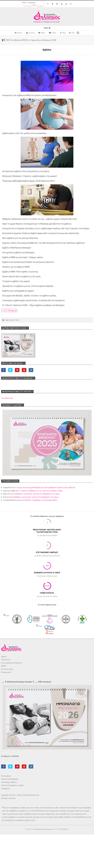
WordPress (64, 829)
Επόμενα (13, 310)
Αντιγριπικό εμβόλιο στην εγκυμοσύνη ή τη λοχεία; (25, 171)
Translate (40, 6)
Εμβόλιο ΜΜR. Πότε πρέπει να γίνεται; (20, 271)
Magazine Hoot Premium (44, 829)
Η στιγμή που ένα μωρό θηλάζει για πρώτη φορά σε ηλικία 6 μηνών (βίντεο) (45, 487)
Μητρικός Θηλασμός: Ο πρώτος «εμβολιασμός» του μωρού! (29, 176)
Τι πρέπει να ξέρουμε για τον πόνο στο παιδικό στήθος (41, 490)
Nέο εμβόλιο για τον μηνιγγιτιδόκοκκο (20, 238)
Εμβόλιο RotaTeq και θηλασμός (16, 247)
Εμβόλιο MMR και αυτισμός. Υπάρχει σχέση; (22, 257)
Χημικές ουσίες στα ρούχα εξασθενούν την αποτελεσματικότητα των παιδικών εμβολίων (43, 243)
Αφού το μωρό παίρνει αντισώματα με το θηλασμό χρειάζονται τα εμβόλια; (36, 224)
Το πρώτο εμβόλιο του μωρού (16, 281)
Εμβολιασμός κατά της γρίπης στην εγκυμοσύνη (24, 133)
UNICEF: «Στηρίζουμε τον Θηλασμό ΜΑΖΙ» (41, 500)
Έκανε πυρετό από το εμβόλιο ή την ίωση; (21, 276)
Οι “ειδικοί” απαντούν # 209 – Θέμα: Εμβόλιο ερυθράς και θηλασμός (33, 305)
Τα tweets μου (7, 398)
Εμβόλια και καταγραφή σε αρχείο (18, 291)
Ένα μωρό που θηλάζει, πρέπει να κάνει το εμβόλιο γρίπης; (29, 295)
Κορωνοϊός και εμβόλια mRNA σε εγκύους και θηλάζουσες (29, 95)
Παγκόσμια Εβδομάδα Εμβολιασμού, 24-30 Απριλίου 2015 (28, 181)
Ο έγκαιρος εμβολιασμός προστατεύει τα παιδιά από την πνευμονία (33, 300)
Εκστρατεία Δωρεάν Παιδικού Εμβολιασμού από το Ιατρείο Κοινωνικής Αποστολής (40, 233)
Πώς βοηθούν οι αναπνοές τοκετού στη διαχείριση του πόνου (35, 493)
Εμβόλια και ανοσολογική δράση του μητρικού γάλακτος (28, 262)
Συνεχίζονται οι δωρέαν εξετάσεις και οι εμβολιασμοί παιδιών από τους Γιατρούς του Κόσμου (45, 228)
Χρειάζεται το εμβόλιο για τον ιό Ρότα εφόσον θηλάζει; (28, 286)
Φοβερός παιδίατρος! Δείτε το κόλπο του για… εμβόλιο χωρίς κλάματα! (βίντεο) (39, 219)
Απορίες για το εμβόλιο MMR (16, 267)
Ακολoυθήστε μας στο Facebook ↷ (18, 378)
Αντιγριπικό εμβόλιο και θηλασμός (18, 252)
